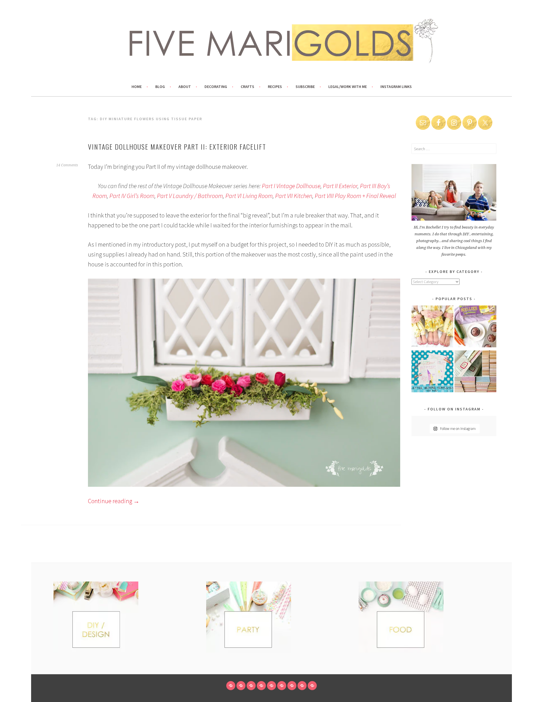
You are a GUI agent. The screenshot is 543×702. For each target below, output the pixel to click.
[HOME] (230, 685)
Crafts (247, 86)
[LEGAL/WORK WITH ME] (302, 685)
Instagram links (396, 86)
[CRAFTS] (271, 685)
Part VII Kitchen (293, 196)
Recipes (275, 86)
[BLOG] (240, 685)
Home (137, 86)
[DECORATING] (261, 685)
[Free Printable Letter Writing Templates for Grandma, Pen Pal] (432, 372)
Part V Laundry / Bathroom (190, 196)
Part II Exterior (340, 186)
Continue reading (113, 501)
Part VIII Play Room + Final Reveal (355, 196)
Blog (160, 86)
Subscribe (305, 86)
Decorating (215, 86)
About (184, 86)
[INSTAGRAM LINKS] (312, 685)
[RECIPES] (281, 685)
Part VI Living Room (249, 196)
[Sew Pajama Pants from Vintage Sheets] (432, 327)
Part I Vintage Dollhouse (291, 186)
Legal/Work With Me (347, 86)
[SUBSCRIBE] (291, 685)
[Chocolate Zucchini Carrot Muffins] (475, 327)
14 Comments (67, 165)
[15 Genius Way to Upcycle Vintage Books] (475, 372)
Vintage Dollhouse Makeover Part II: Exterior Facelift (177, 146)
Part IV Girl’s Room (131, 196)
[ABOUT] (251, 685)
